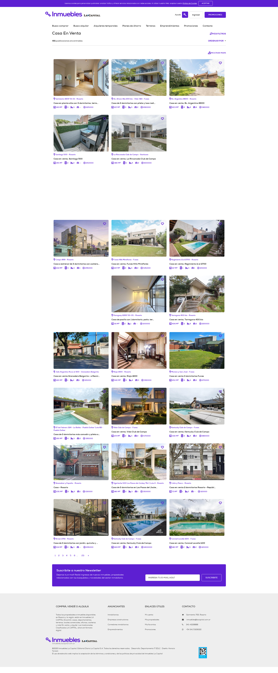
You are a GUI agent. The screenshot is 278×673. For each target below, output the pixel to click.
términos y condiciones (105, 653)
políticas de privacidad (132, 653)
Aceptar (205, 3)
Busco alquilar (81, 25)
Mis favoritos (150, 624)
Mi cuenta (149, 615)
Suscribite (211, 577)
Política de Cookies (190, 3)
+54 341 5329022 (193, 629)
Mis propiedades (152, 619)
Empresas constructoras (118, 619)
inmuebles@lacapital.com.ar (198, 619)
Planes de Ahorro (131, 25)
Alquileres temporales (105, 25)
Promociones (215, 15)
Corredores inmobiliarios (118, 624)
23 (83, 555)
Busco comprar (60, 25)
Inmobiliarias (113, 615)
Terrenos (150, 25)
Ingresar (196, 15)
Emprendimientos (169, 25)
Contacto (208, 25)
